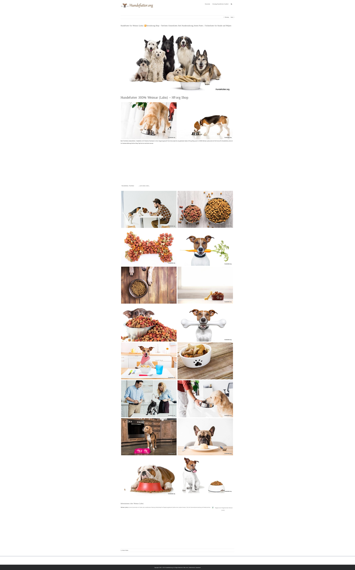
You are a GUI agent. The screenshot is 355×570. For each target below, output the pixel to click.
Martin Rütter (125, 550)
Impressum (198, 567)
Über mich (185, 567)
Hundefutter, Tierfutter (128, 185)
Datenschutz (192, 567)
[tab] (128, 185)
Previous (227, 17)
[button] (231, 4)
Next (232, 17)
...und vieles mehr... (144, 185)
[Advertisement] (176, 160)
